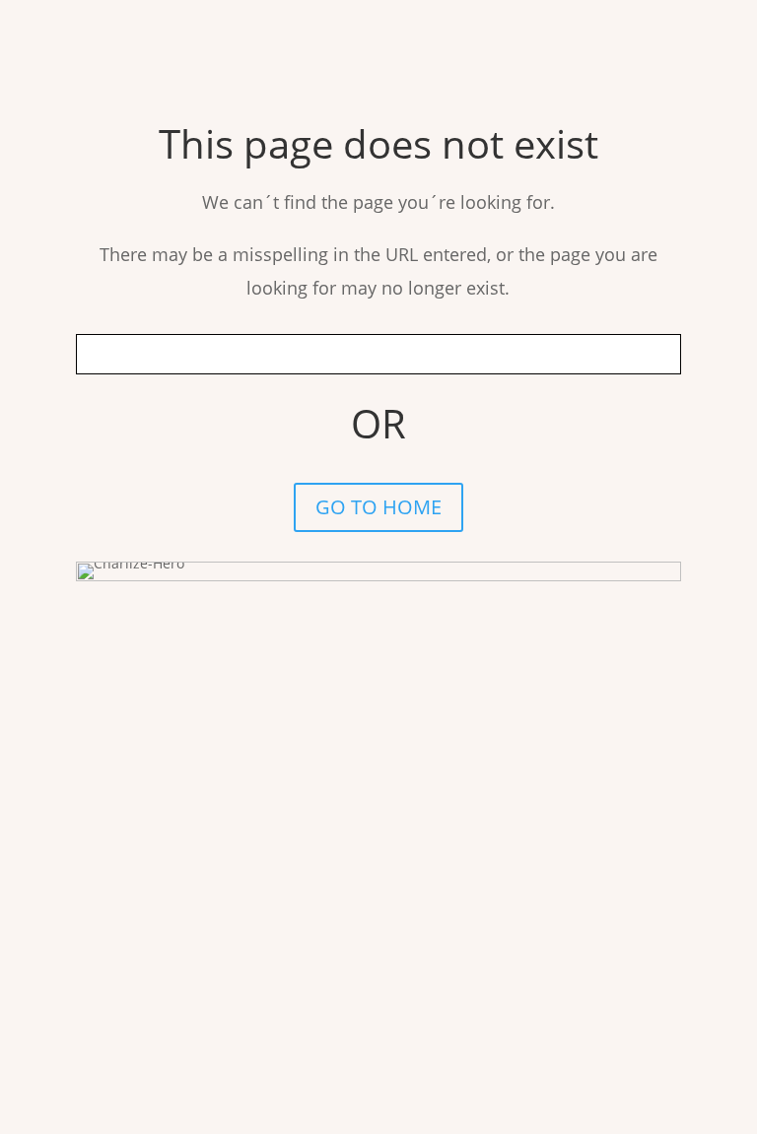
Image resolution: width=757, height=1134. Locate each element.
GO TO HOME (378, 507)
